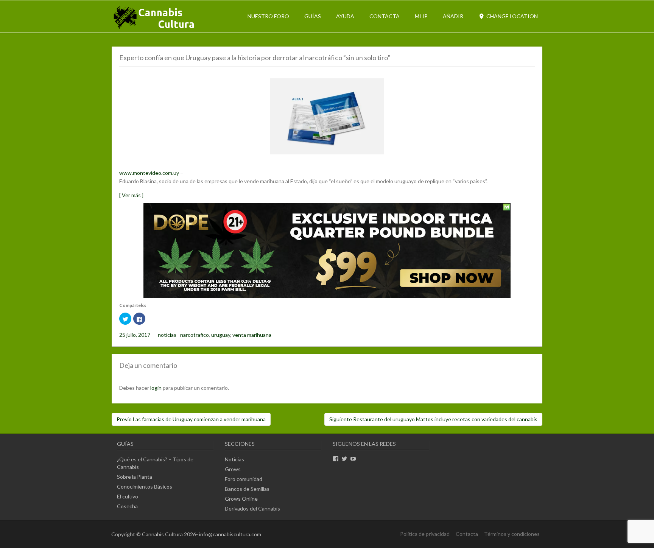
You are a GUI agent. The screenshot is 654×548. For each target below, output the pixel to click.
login (156, 388)
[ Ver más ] (131, 195)
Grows (233, 469)
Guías (312, 16)
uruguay (220, 335)
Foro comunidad (243, 479)
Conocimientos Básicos (144, 486)
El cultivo (127, 496)
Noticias (234, 459)
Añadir (453, 16)
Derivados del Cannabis (252, 508)
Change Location (511, 16)
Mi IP (421, 16)
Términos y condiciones (512, 534)
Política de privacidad (425, 534)
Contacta (384, 16)
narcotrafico (194, 335)
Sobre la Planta (134, 476)
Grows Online (241, 498)
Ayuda (345, 16)
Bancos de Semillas (247, 489)
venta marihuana (251, 335)
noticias (167, 335)
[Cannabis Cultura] (154, 28)
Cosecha (127, 506)
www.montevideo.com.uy (149, 173)
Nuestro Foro (268, 16)
